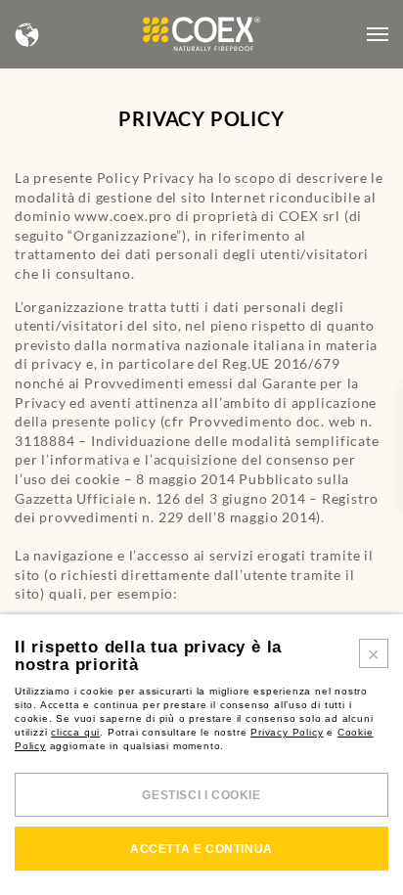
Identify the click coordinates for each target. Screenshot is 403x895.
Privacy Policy (286, 732)
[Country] (28, 34)
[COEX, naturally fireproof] (201, 34)
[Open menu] (377, 34)
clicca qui (75, 732)
